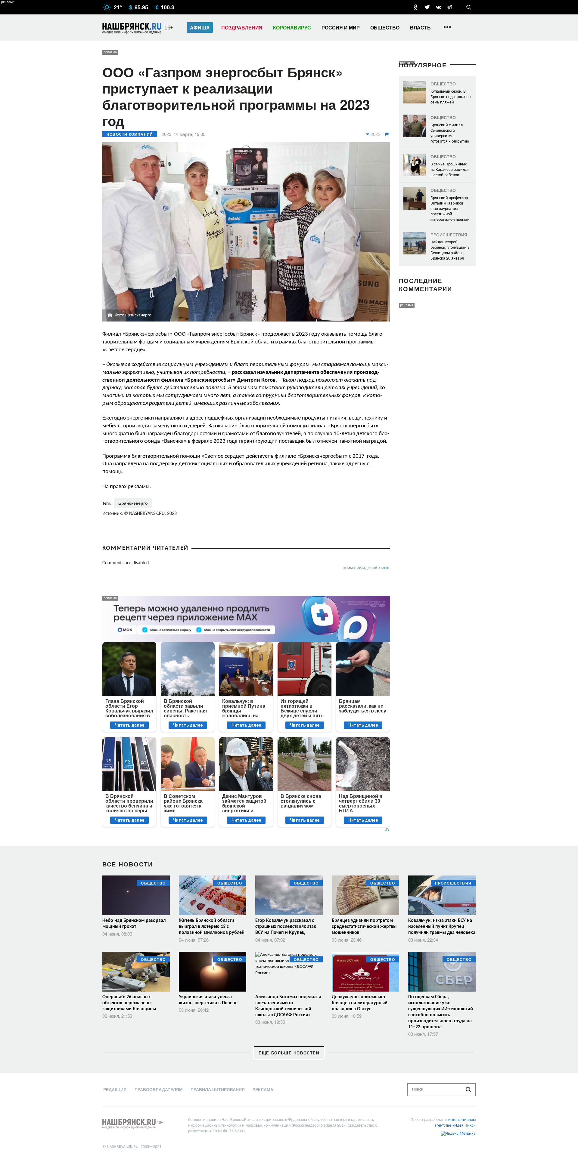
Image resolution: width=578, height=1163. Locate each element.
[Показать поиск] (469, 7)
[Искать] (468, 1089)
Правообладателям (159, 1089)
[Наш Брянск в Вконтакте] (438, 7)
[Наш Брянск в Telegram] (449, 7)
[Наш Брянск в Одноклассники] (415, 7)
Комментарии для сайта (366, 568)
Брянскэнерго (133, 503)
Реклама (263, 1089)
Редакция (114, 1089)
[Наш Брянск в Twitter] (427, 7)
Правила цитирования (218, 1089)
